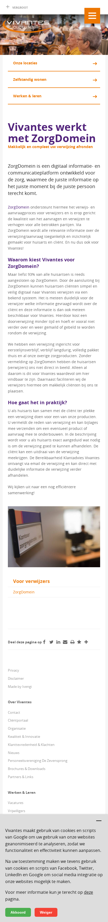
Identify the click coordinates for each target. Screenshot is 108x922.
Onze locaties (25, 62)
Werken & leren (27, 95)
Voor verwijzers (31, 581)
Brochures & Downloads (26, 768)
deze (88, 892)
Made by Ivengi (20, 686)
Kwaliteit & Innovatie (24, 736)
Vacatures (15, 802)
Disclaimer (16, 678)
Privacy (13, 670)
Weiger (46, 912)
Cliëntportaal (18, 720)
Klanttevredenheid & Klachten (31, 744)
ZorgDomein (19, 207)
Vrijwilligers (16, 810)
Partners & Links (20, 776)
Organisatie (17, 728)
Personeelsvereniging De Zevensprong (37, 760)
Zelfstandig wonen (29, 79)
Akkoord (18, 912)
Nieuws (13, 752)
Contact (14, 712)
